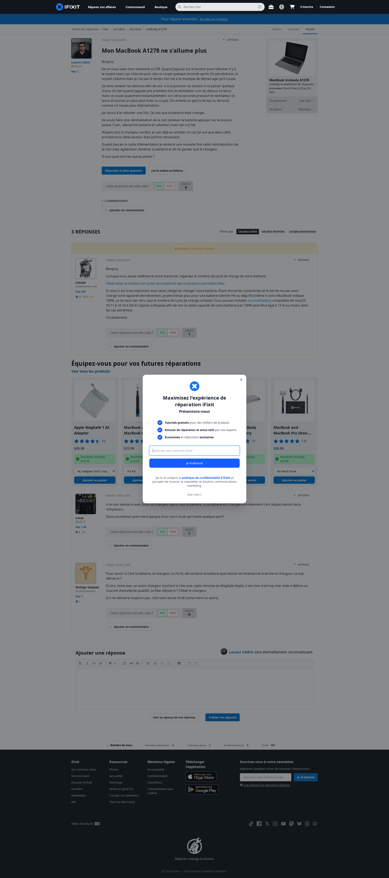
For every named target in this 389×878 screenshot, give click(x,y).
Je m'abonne (194, 463)
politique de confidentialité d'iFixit (206, 478)
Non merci (194, 494)
